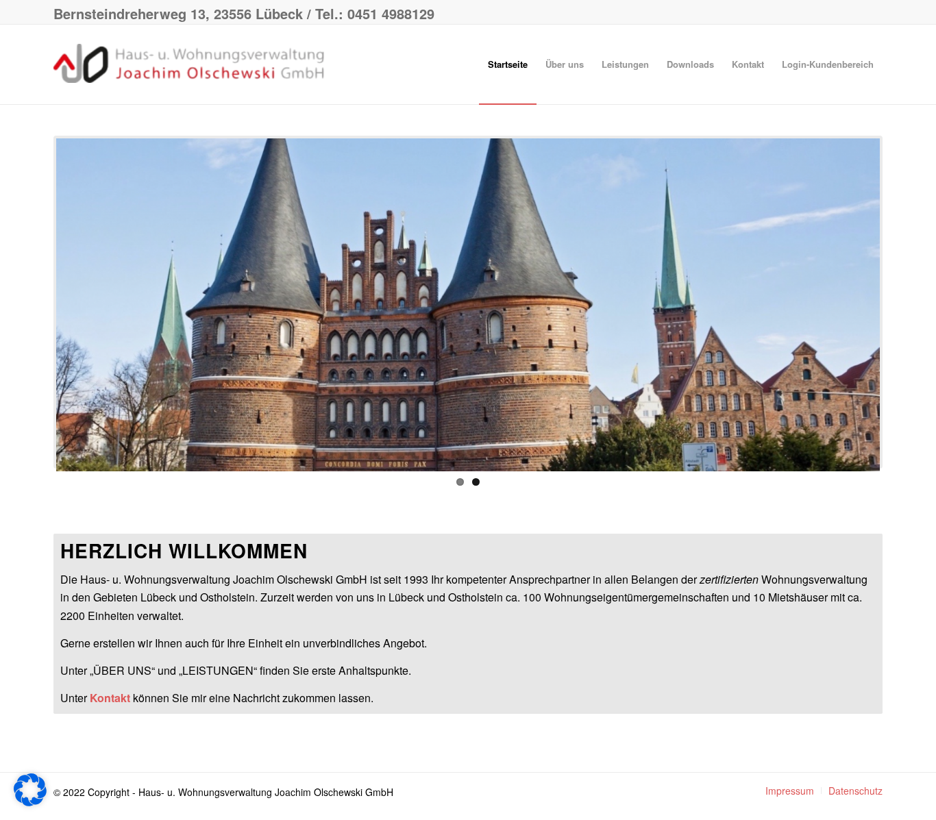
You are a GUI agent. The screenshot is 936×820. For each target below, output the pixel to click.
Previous (35, 302)
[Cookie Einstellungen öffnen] (30, 802)
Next (900, 302)
